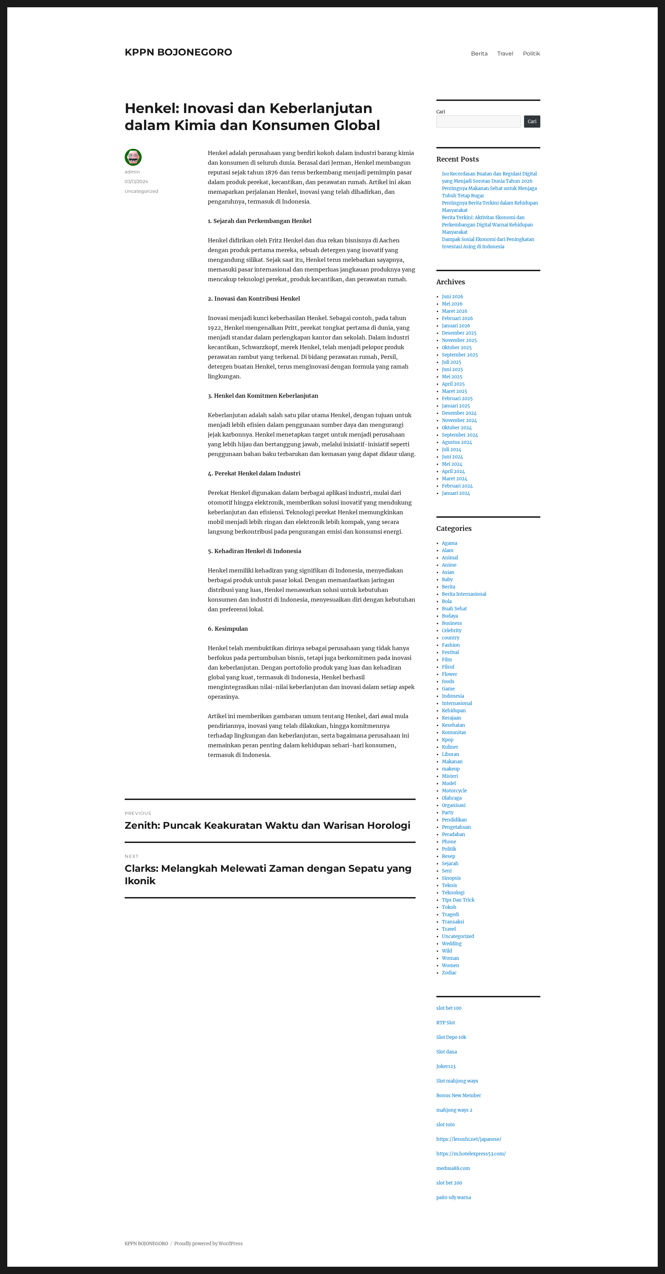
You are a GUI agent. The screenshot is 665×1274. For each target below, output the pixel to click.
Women (450, 966)
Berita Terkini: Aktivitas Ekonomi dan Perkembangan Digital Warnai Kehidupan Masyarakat (487, 225)
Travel (505, 53)
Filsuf (448, 667)
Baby (447, 580)
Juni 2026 (452, 297)
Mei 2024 (452, 464)
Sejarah (450, 864)
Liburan (450, 754)
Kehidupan (454, 711)
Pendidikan (454, 820)
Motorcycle (454, 791)
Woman (450, 958)
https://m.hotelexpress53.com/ (471, 1154)
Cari (440, 112)
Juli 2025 (451, 362)
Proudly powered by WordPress (208, 1244)
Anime (449, 565)
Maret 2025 (454, 391)
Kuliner (450, 747)
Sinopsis (451, 878)
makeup (451, 769)
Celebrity (451, 631)
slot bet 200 (449, 1183)
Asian (448, 572)
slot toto (445, 1125)
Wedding (452, 944)
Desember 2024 (459, 413)
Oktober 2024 (457, 428)
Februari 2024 (457, 486)
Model (449, 783)
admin (132, 171)
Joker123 (445, 1066)
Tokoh (449, 907)
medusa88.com (453, 1168)
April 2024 (453, 471)
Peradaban (453, 834)
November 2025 (459, 340)
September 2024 (460, 435)
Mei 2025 (452, 377)
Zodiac (449, 973)
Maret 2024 (454, 479)
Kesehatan (453, 725)
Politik (531, 53)
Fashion (451, 645)
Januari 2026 (456, 326)
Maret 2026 (455, 311)
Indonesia (453, 696)
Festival (450, 652)
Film (447, 660)
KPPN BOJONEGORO (178, 52)
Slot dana (446, 1052)
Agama (449, 543)
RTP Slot (445, 1023)
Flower (449, 674)
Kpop (447, 740)
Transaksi (453, 922)
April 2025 (453, 384)
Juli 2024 (451, 450)
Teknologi (453, 893)
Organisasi (454, 805)
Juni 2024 (452, 457)
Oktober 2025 (457, 348)
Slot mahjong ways (457, 1081)
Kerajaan (451, 718)
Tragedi (450, 915)
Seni (447, 871)
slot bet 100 (448, 1008)
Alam (447, 550)
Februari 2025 (457, 399)
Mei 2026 (452, 304)
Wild (447, 951)
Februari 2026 (457, 318)
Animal (450, 558)
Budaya (450, 616)
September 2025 (460, 355)
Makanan (452, 762)
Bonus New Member (458, 1096)
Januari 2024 (456, 493)
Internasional (457, 703)
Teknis (449, 885)
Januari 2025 (456, 406)
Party (447, 813)
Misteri (450, 776)
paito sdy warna (453, 1197)
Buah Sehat (454, 609)
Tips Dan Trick (458, 900)
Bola (447, 601)
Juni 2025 (452, 369)
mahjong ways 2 (454, 1110)
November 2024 (459, 420)
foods (448, 682)
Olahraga (452, 798)
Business (452, 623)
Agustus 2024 (457, 442)
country (450, 638)
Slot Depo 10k (451, 1037)
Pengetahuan (456, 827)
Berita (479, 53)
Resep (448, 856)
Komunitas (454, 732)
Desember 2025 (459, 333)
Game (448, 689)
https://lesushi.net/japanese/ (469, 1139)
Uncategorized (141, 191)
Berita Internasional (464, 594)
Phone (449, 842)
